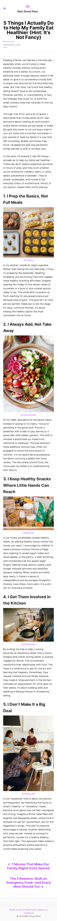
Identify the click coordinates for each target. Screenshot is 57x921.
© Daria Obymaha (28, 644)
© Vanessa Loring (28, 793)
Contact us (29, 913)
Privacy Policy (29, 909)
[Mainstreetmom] (27, 8)
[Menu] (4, 8)
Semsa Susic (10, 41)
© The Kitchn (29, 260)
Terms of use (15, 909)
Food (5, 47)
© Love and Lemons (28, 415)
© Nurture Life (28, 533)
